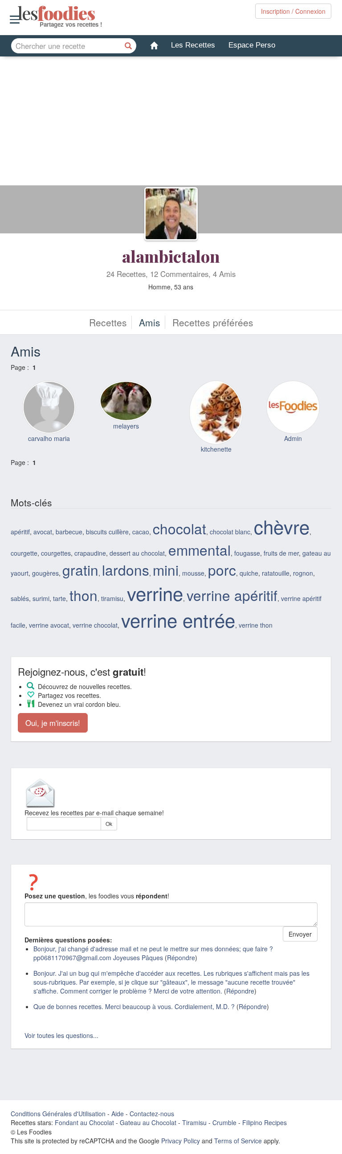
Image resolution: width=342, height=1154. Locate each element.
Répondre (181, 957)
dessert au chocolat (137, 553)
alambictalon (171, 256)
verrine (155, 593)
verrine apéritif (232, 595)
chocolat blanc (230, 531)
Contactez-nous (152, 1113)
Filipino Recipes (264, 1122)
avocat (42, 531)
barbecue (69, 531)
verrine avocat (49, 625)
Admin (293, 438)
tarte (59, 598)
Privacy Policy (180, 1140)
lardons (125, 570)
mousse (193, 573)
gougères (45, 573)
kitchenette (216, 449)
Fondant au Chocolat (84, 1122)
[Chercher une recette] (129, 46)
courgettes (56, 553)
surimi (41, 598)
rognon (303, 573)
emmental (199, 550)
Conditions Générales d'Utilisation (58, 1113)
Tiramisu (194, 1122)
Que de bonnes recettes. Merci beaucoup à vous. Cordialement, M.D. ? (134, 1006)
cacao (140, 531)
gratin (80, 570)
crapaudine (90, 553)
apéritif (20, 531)
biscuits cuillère (107, 531)
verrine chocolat (95, 625)
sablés (20, 598)
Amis (149, 322)
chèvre (281, 526)
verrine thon (256, 625)
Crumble (224, 1122)
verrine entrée (178, 619)
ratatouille (275, 573)
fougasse (247, 553)
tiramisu (112, 598)
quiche (249, 573)
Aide (117, 1113)
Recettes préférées (212, 322)
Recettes (108, 322)
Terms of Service (238, 1140)
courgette (24, 553)
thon (83, 595)
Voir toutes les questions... (61, 1035)
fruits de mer (281, 553)
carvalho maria (49, 438)
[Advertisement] (171, 123)
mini (166, 570)
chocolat (179, 528)
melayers (126, 425)
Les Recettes (193, 45)
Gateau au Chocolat (148, 1122)
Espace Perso (251, 45)
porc (222, 570)
